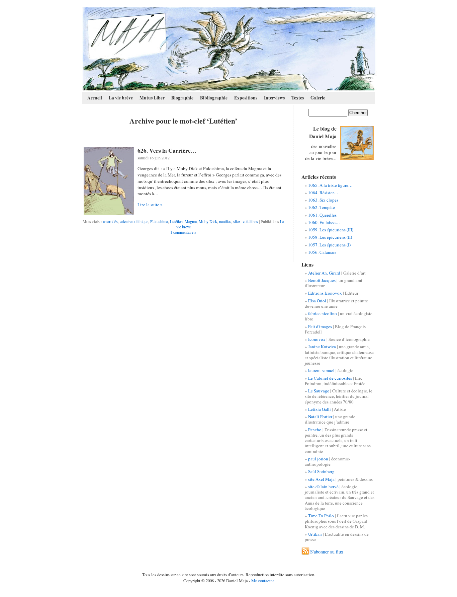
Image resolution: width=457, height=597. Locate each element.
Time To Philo (321, 516)
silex (237, 221)
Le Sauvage (318, 391)
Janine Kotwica (322, 347)
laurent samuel (321, 370)
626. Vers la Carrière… (167, 150)
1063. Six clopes (323, 200)
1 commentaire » (183, 232)
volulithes (250, 221)
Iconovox (317, 339)
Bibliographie (213, 97)
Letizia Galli (319, 409)
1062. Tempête (321, 207)
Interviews (274, 97)
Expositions (245, 97)
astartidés (110, 221)
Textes (297, 97)
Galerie (317, 97)
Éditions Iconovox (325, 293)
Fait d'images (320, 326)
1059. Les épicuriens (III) (330, 230)
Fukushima (159, 221)
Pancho (315, 430)
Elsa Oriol (317, 301)
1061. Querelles (322, 215)
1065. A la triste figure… (330, 185)
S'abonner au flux (326, 551)
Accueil (94, 97)
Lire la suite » (150, 205)
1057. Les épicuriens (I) (329, 245)
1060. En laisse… (324, 222)
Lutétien (176, 221)
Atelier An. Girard (324, 273)
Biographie (182, 97)
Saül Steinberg (321, 471)
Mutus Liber (152, 97)
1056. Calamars (322, 252)
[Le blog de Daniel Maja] (229, 48)
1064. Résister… (323, 193)
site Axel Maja (321, 479)
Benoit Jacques (322, 280)
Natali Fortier (320, 417)
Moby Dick (208, 221)
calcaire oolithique (134, 221)
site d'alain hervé (323, 486)
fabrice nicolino (322, 313)
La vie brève (121, 97)
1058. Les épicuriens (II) (330, 237)
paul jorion (318, 459)
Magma (191, 221)
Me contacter (262, 581)
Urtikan (315, 534)
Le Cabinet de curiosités (330, 378)
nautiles (225, 221)
